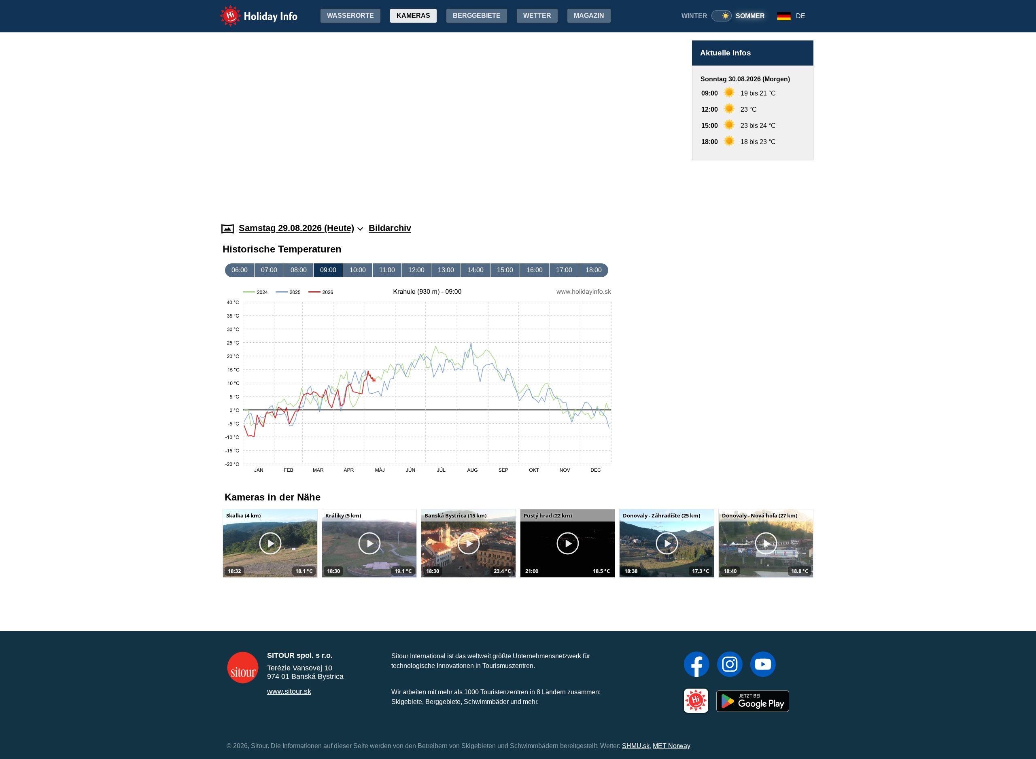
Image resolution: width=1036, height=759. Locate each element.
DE (800, 16)
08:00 (299, 270)
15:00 (505, 270)
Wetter (537, 15)
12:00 (416, 270)
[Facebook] (696, 665)
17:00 (564, 270)
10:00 (358, 270)
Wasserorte (350, 15)
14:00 (475, 270)
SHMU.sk (636, 745)
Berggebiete (477, 15)
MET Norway (671, 745)
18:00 (594, 270)
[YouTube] (763, 665)
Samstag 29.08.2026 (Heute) (296, 228)
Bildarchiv (390, 228)
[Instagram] (730, 665)
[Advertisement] (752, 183)
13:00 (446, 270)
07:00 (269, 270)
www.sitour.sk (289, 691)
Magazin (589, 15)
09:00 (328, 270)
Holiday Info (251, 10)
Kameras (413, 15)
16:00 (534, 270)
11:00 (387, 270)
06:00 (239, 270)
